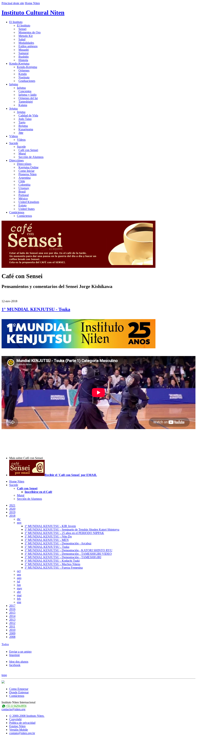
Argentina (24, 177)
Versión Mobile (18, 729)
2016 (12, 609)
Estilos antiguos (28, 46)
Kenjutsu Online (28, 167)
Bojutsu (23, 125)
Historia (23, 60)
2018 (12, 515)
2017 (12, 605)
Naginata (23, 77)
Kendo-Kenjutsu (19, 63)
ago (19, 578)
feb (19, 598)
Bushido (23, 56)
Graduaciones (26, 80)
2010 (12, 630)
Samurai (23, 53)
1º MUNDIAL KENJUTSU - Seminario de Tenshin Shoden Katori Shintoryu (72, 529)
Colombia (24, 184)
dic (19, 519)
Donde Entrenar (19, 692)
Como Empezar (18, 689)
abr (19, 591)
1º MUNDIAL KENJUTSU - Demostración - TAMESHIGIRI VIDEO (68, 553)
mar (19, 595)
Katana (22, 105)
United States (26, 209)
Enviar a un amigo (20, 651)
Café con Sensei (28, 150)
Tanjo (21, 122)
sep (19, 574)
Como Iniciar (26, 170)
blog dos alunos (18, 661)
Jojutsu (13, 108)
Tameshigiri (25, 101)
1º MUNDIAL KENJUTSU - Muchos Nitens (52, 564)
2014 (12, 616)
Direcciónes (16, 160)
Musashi (23, 49)
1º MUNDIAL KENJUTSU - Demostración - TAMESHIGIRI (63, 557)
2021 (12, 505)
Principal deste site (13, 3)
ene (19, 602)
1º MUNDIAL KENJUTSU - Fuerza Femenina (54, 567)
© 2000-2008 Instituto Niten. (26, 715)
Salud (21, 39)
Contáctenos (16, 212)
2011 (12, 626)
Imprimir (14, 655)
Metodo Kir (25, 35)
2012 (12, 623)
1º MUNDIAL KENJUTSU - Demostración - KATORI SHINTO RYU (68, 550)
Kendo (22, 74)
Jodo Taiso (25, 119)
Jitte (20, 132)
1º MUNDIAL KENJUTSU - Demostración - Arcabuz (58, 543)
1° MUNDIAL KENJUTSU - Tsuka (36, 309)
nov (19, 522)
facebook (14, 665)
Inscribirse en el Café (38, 491)
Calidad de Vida (28, 115)
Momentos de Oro (29, 32)
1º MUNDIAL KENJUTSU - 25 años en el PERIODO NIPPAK (64, 533)
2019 (12, 512)
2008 (12, 636)
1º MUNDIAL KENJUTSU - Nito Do (48, 536)
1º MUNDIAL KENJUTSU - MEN (47, 540)
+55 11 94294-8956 (16, 705)
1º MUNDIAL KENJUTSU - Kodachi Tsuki (52, 560)
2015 (12, 612)
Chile (21, 181)
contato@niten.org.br (22, 733)
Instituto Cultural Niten (33, 12)
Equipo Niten (17, 726)
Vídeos (13, 136)
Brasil (22, 191)
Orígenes (23, 70)
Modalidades (26, 42)
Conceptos (24, 91)
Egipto (22, 205)
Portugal (23, 195)
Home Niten (32, 3)
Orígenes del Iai (28, 98)
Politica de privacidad (22, 722)
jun (19, 585)
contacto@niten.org (13, 709)
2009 (12, 633)
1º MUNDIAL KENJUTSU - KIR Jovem (50, 526)
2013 (12, 619)
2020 (12, 508)
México (23, 198)
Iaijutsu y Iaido (27, 94)
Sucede (13, 143)
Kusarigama (25, 129)
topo (4, 675)
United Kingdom (28, 202)
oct (19, 571)
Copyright (15, 719)
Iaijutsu (13, 84)
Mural (22, 153)
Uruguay (23, 188)
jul (18, 581)
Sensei (22, 29)
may (19, 588)
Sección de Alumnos (30, 157)
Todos (5, 644)
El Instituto (16, 22)
